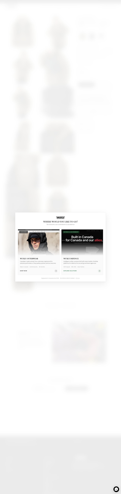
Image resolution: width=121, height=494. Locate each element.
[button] (116, 489)
